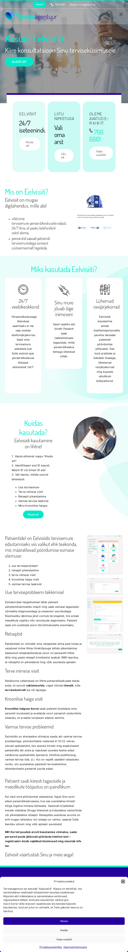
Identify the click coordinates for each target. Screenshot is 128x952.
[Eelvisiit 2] (105, 579)
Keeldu (64, 930)
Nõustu (64, 921)
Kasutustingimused (75, 947)
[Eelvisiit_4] (105, 635)
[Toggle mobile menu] (121, 14)
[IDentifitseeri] (94, 186)
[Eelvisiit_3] (105, 597)
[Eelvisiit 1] (105, 536)
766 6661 (96, 135)
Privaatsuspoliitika (51, 947)
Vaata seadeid (64, 939)
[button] (123, 881)
